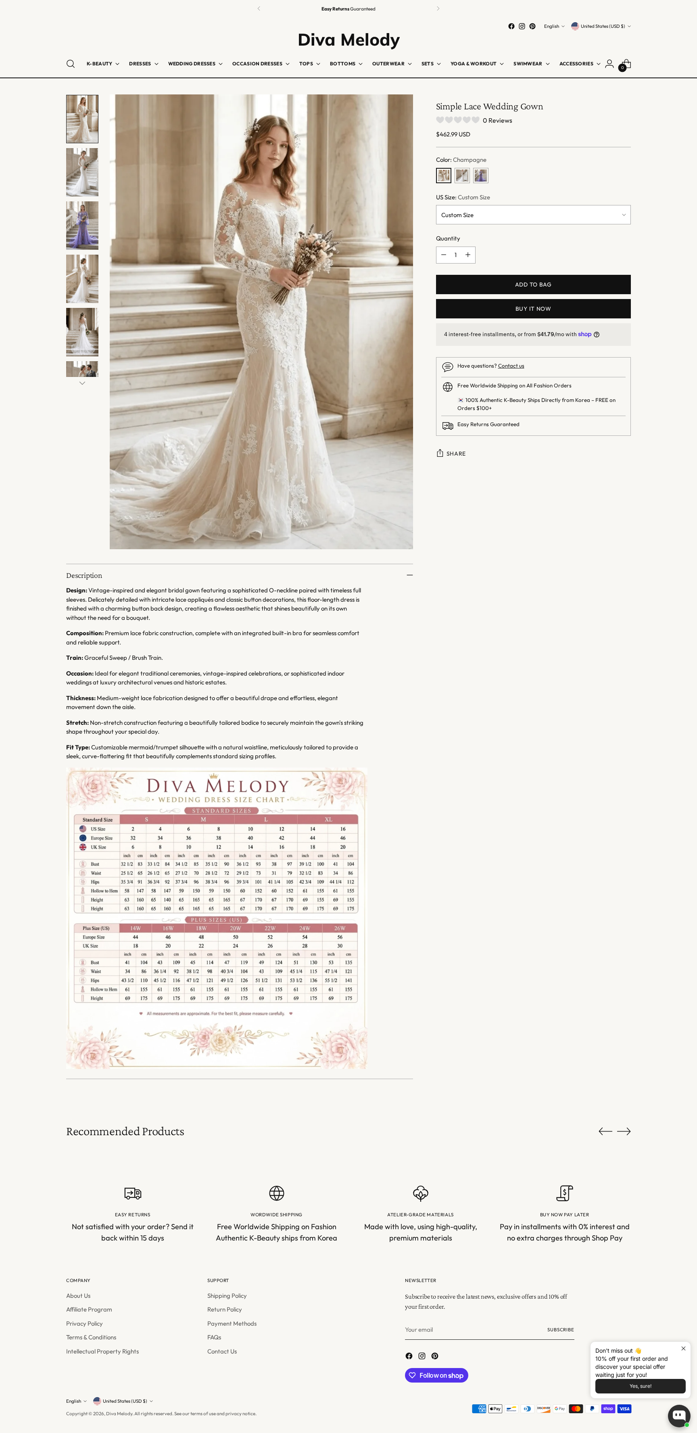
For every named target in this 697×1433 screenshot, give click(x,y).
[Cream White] (462, 175)
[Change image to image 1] (82, 119)
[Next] (438, 8)
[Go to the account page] (609, 64)
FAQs (214, 1337)
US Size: (463, 197)
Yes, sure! (640, 1386)
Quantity (448, 238)
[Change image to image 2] (82, 172)
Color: (461, 159)
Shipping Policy (227, 1295)
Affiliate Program (89, 1309)
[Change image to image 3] (82, 225)
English (551, 26)
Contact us (511, 365)
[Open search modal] (71, 64)
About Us (78, 1295)
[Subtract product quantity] (443, 255)
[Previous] (259, 8)
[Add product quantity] (468, 255)
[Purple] (480, 175)
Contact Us (222, 1351)
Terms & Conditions (91, 1337)
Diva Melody (119, 1413)
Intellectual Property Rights (102, 1351)
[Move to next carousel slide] (624, 1131)
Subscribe (560, 1329)
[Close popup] (683, 1349)
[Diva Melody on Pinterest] (532, 26)
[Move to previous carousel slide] (605, 1131)
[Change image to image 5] (82, 332)
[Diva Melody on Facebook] (511, 26)
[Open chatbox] (679, 1416)
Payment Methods (232, 1323)
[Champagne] (443, 175)
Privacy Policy (84, 1323)
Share (456, 453)
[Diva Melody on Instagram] (522, 26)
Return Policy (224, 1309)
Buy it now (533, 308)
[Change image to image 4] (82, 279)
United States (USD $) (603, 26)
